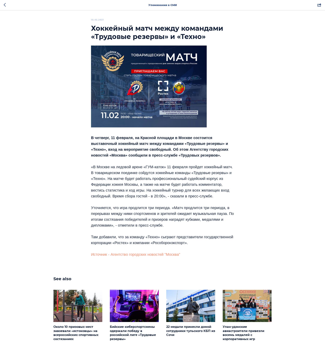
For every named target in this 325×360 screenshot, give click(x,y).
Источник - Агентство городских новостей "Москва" (135, 254)
